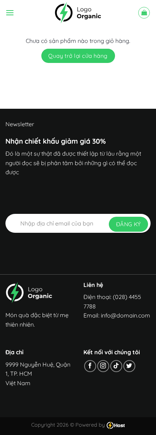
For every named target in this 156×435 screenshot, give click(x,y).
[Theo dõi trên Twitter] (129, 366)
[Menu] (9, 12)
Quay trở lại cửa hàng (78, 55)
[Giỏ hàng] (144, 13)
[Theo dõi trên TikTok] (116, 366)
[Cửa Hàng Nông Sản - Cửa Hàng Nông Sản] (78, 12)
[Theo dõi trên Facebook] (90, 366)
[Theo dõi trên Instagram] (103, 366)
